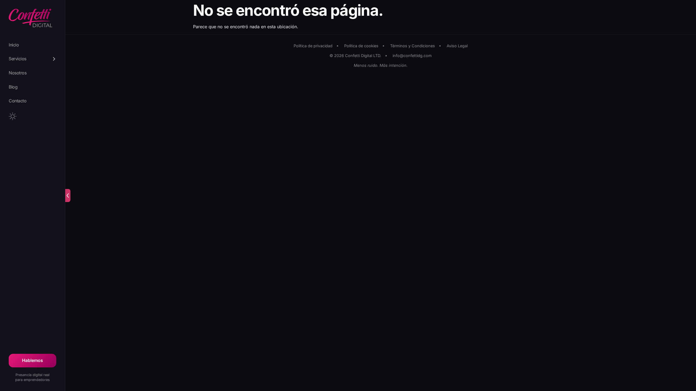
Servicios (17, 58)
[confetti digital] (30, 19)
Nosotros (17, 72)
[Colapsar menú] (67, 195)
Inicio (14, 45)
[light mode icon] (13, 116)
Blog (13, 87)
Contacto (17, 100)
